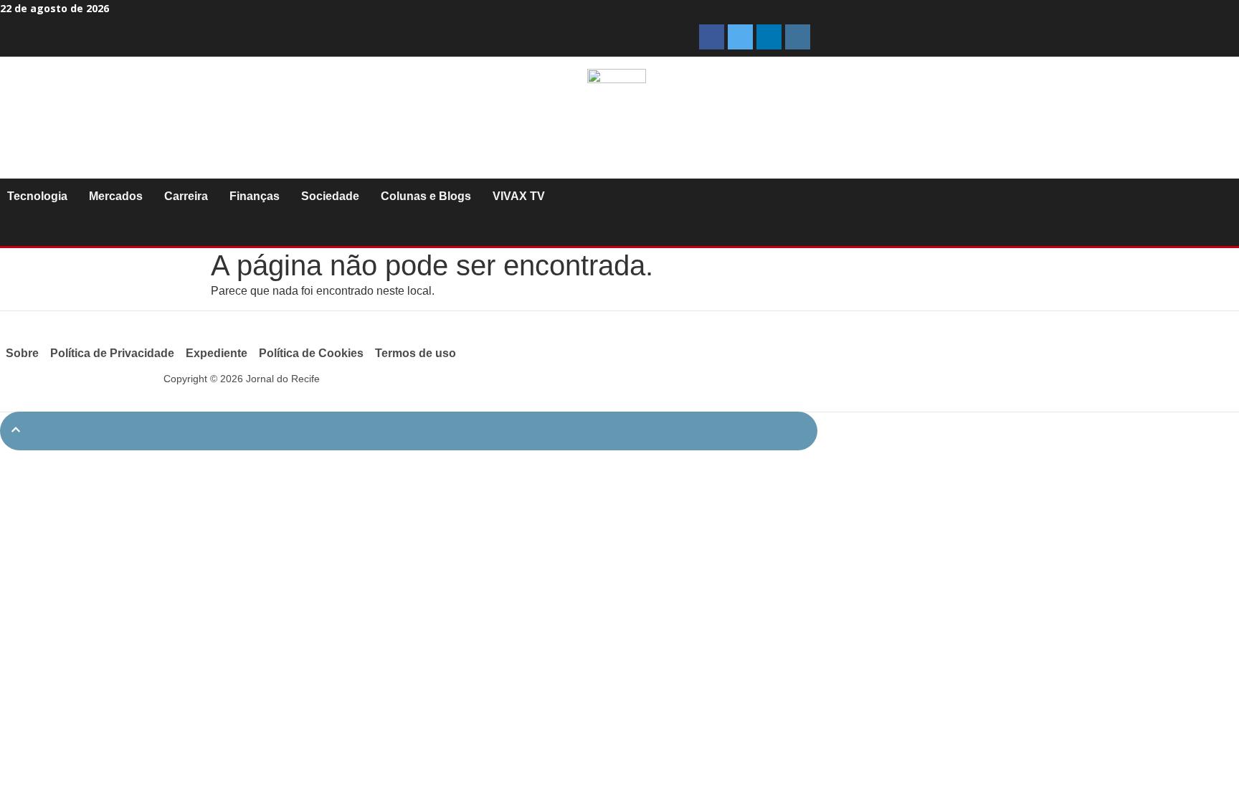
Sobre (22, 353)
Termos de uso (415, 353)
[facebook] (711, 36)
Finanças (254, 196)
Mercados (116, 196)
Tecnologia (37, 196)
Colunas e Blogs (426, 196)
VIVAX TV (519, 196)
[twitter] (740, 36)
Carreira (186, 196)
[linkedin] (769, 36)
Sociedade (330, 196)
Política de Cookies (311, 353)
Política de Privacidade (112, 353)
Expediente (216, 353)
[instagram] (797, 36)
